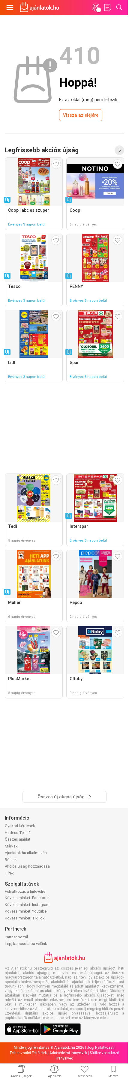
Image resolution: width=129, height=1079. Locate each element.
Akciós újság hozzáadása (27, 866)
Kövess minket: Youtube (25, 911)
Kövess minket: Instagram (27, 904)
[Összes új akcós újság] (119, 150)
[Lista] (107, 7)
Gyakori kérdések (20, 825)
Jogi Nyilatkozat (100, 1047)
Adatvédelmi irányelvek (68, 1053)
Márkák (11, 846)
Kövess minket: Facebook (27, 897)
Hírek (9, 873)
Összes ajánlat (17, 839)
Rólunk (11, 859)
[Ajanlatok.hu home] (39, 7)
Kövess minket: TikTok (25, 918)
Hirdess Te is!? (18, 832)
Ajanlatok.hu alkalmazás (26, 852)
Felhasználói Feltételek (28, 1053)
